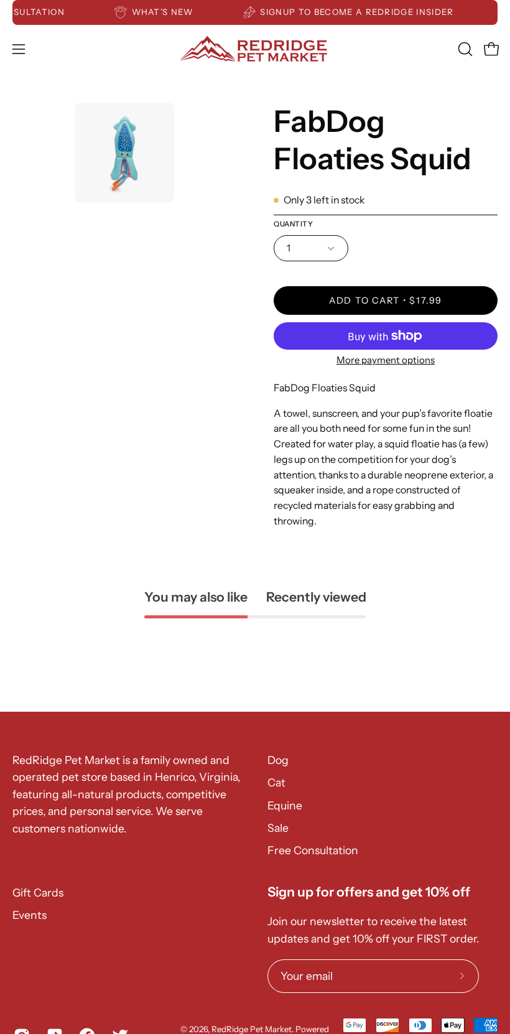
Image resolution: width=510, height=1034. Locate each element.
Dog (278, 759)
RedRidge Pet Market (251, 1029)
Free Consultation (312, 850)
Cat (276, 782)
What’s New (167, 12)
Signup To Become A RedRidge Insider (361, 12)
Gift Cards (37, 892)
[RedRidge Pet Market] (255, 48)
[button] (464, 49)
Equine (284, 805)
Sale (278, 827)
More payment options (385, 360)
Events (29, 914)
